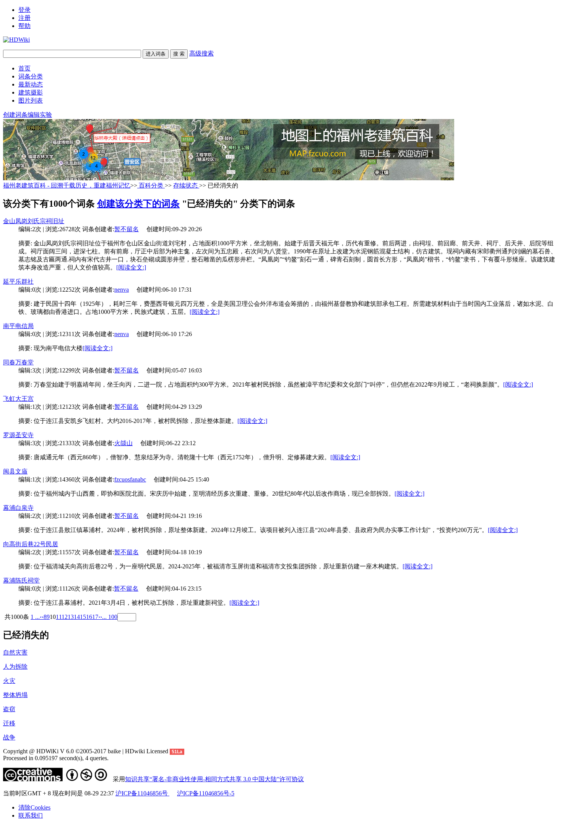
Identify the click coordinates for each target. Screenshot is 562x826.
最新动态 (30, 84)
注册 (24, 18)
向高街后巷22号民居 (30, 544)
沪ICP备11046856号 (142, 793)
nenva (121, 289)
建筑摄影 (30, 92)
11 (59, 617)
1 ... (35, 617)
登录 (24, 10)
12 (65, 617)
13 (71, 617)
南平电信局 (18, 326)
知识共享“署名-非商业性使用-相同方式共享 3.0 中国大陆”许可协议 (214, 779)
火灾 (9, 680)
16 (89, 617)
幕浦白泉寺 (18, 507)
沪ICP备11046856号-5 (205, 793)
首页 (24, 68)
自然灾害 (15, 652)
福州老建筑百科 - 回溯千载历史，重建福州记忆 (66, 185)
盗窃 (9, 709)
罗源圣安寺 (18, 435)
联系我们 (30, 815)
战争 (9, 737)
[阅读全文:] (131, 267)
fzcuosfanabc (130, 479)
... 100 (109, 617)
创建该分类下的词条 (138, 204)
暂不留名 (126, 229)
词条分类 (30, 76)
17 (95, 617)
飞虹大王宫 (18, 398)
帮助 (24, 26)
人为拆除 (15, 666)
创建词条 (15, 114)
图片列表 (30, 100)
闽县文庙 (15, 471)
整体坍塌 (15, 695)
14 (77, 617)
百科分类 (151, 185)
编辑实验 (40, 114)
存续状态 (186, 185)
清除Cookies (34, 807)
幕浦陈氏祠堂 (21, 580)
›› (100, 617)
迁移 (9, 723)
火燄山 (123, 443)
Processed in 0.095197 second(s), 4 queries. (56, 758)
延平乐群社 (18, 281)
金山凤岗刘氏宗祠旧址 (33, 221)
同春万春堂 (18, 362)
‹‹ (42, 617)
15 (83, 617)
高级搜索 (201, 53)
